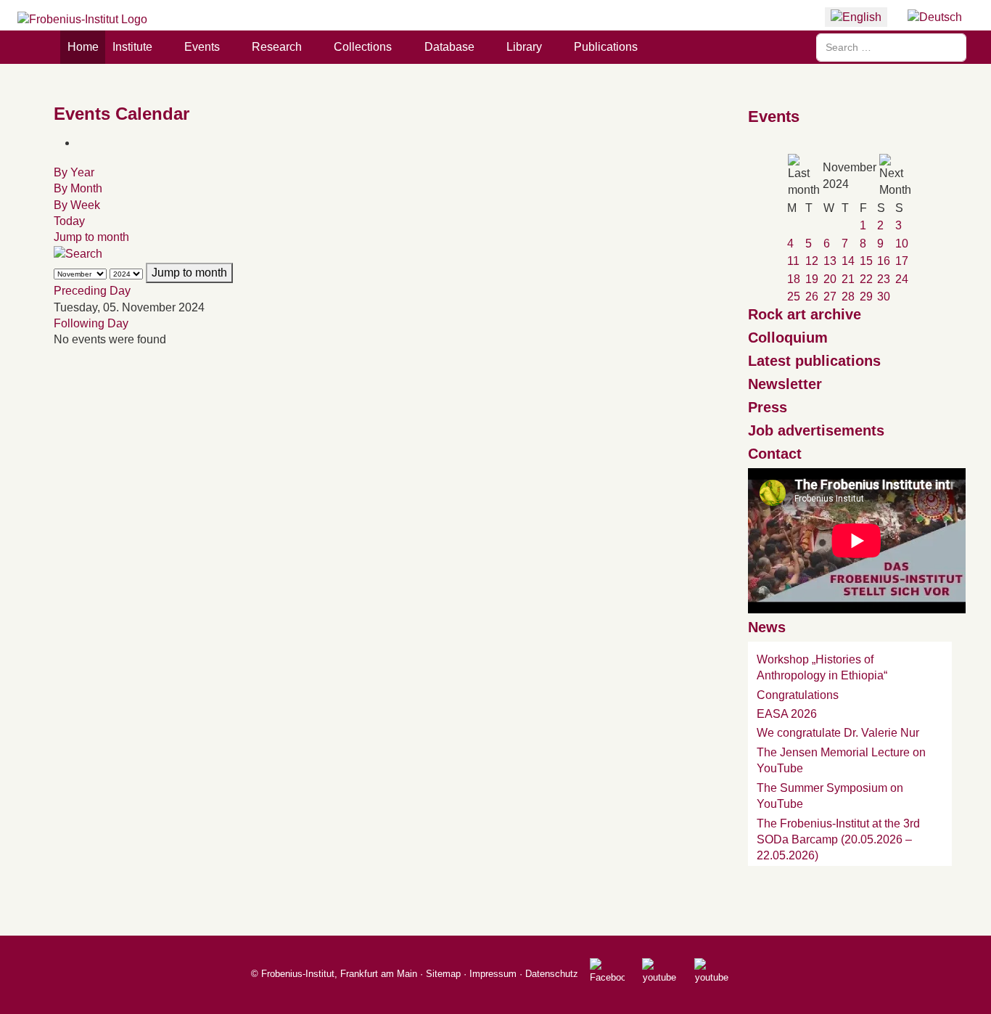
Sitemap (443, 973)
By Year (74, 172)
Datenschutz (551, 973)
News (767, 627)
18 (793, 279)
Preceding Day (92, 291)
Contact (775, 454)
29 (866, 296)
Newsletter (785, 384)
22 (866, 279)
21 (848, 279)
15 (866, 261)
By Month (78, 188)
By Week (77, 205)
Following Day (91, 323)
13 (829, 261)
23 (883, 279)
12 (811, 261)
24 (901, 279)
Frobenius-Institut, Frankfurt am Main (339, 973)
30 (883, 296)
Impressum (493, 973)
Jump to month (91, 237)
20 (829, 279)
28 (848, 296)
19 (811, 279)
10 (901, 243)
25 (793, 296)
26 (811, 296)
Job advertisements (816, 430)
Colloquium (788, 338)
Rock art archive (804, 314)
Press (767, 407)
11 (793, 261)
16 (883, 261)
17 (901, 261)
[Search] (78, 254)
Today (69, 221)
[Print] (81, 142)
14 (848, 261)
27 (829, 296)
